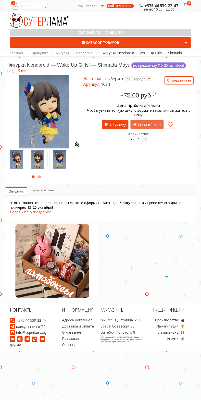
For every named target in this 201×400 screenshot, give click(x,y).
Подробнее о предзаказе (31, 212)
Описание (16, 191)
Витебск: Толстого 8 (117, 332)
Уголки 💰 (176, 338)
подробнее (16, 70)
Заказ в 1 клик (149, 124)
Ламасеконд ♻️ (171, 332)
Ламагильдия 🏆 (171, 326)
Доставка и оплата (78, 326)
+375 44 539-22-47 (161, 5)
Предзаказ (70, 338)
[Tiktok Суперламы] (35, 339)
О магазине (71, 332)
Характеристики (42, 190)
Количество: (138, 134)
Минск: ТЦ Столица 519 (120, 320)
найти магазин (120, 6)
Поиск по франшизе (102, 32)
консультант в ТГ (30, 326)
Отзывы (68, 344)
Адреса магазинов (77, 320)
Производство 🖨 (170, 320)
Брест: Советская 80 (117, 326)
